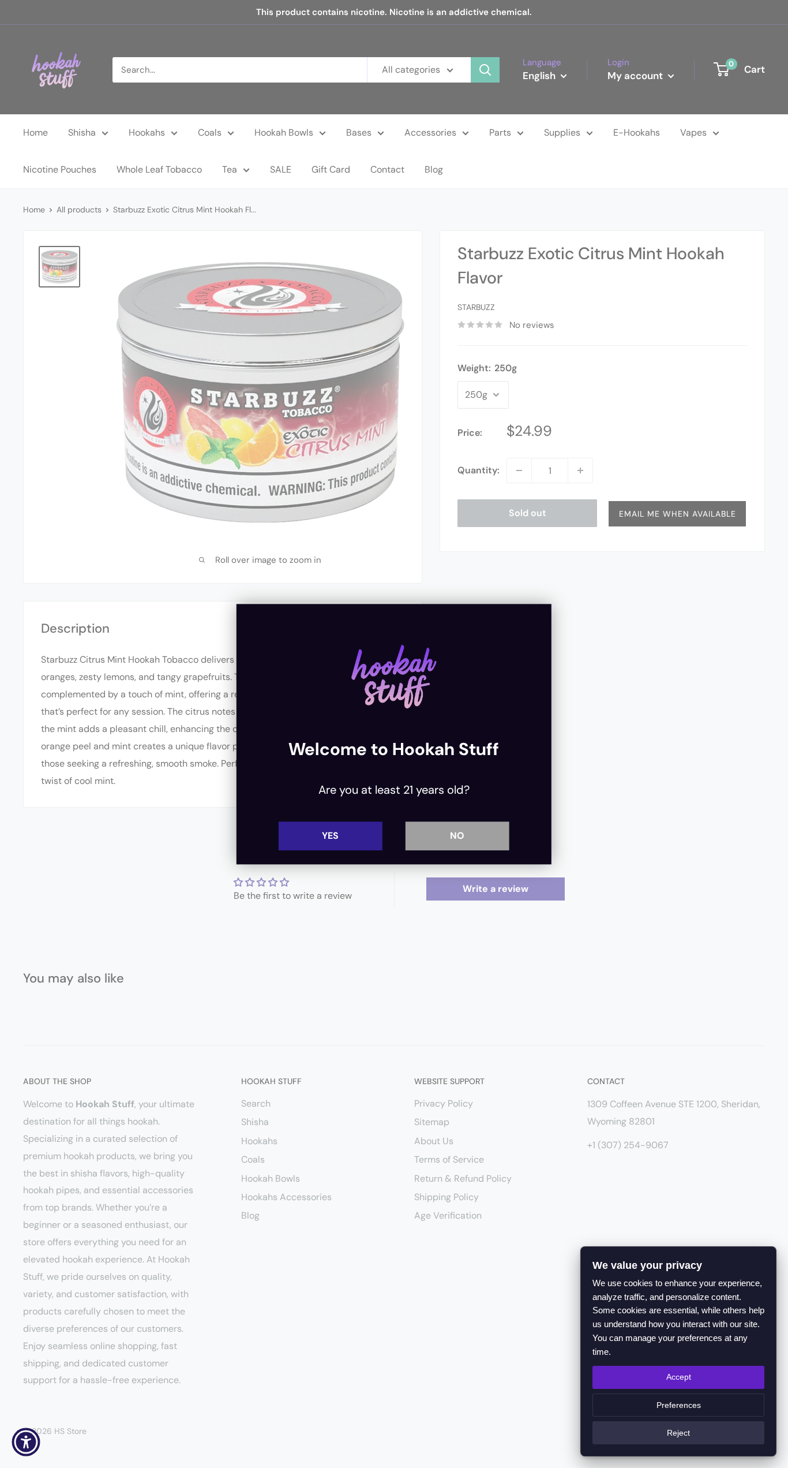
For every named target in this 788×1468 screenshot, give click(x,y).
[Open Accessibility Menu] (26, 1442)
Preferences (678, 1405)
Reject (678, 1432)
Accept (678, 1376)
